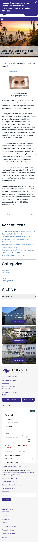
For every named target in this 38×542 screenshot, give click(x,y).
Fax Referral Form (8, 489)
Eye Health (6, 273)
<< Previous (6, 214)
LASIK (4, 71)
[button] (2, 19)
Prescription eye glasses (11, 167)
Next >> (33, 214)
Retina (4, 523)
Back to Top (28, 400)
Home (4, 63)
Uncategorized (11, 71)
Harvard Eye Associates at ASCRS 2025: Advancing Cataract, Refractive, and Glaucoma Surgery (16, 239)
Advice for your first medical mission (15, 255)
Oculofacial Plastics (9, 526)
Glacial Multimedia (28, 473)
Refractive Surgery (8, 530)
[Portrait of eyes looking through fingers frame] (19, 82)
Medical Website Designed (11, 473)
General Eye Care (8, 534)
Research (5, 537)
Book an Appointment (11, 400)
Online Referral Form (9, 481)
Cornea (4, 515)
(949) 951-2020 (13, 376)
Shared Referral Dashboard (12, 485)
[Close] (36, 2)
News (4, 278)
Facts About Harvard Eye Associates (14, 466)
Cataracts (5, 270)
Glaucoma (6, 519)
